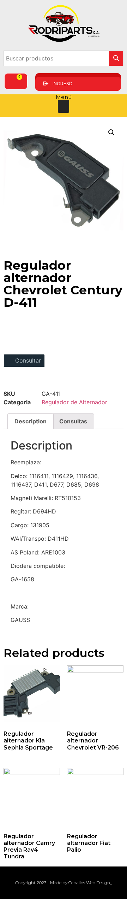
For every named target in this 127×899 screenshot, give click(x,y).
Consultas (73, 421)
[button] (63, 106)
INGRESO (63, 83)
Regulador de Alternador (74, 402)
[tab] (30, 421)
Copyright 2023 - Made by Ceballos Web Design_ (63, 882)
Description (30, 421)
